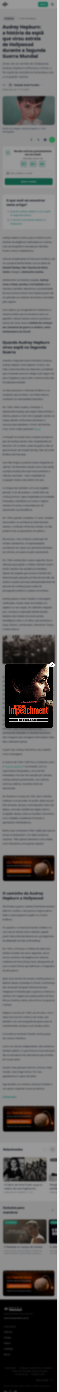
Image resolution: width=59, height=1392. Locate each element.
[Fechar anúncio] (52, 664)
